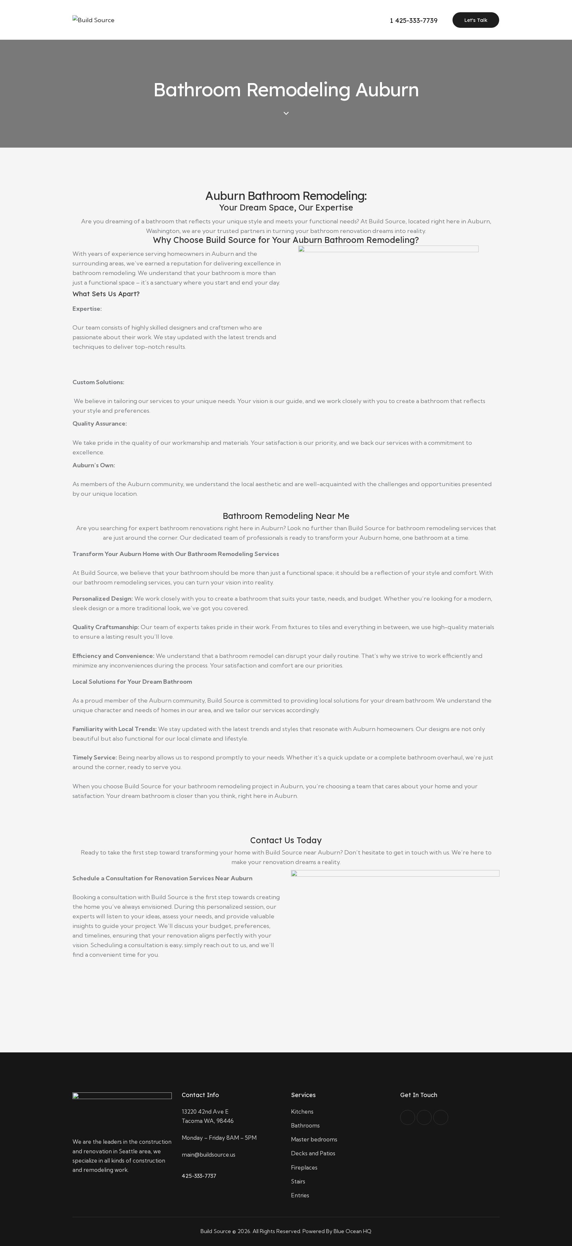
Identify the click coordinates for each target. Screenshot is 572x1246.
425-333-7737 (199, 1175)
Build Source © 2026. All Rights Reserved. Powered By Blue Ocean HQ (286, 1231)
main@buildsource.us (208, 1154)
